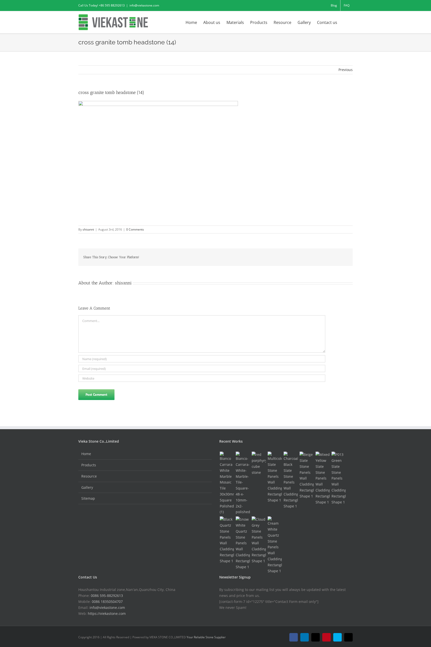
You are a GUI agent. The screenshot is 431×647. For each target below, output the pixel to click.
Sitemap (88, 498)
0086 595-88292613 (107, 595)
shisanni (88, 229)
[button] (344, 22)
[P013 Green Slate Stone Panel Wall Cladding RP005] (338, 478)
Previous (345, 69)
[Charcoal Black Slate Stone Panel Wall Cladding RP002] (290, 480)
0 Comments (135, 229)
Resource (89, 476)
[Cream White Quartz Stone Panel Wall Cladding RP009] (274, 545)
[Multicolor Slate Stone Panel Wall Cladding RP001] (274, 477)
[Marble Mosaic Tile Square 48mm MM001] (242, 483)
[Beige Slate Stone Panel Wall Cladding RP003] (306, 475)
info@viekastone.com (144, 5)
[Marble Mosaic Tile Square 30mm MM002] (226, 483)
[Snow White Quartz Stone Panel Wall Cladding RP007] (242, 543)
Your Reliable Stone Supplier (206, 637)
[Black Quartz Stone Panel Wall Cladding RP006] (226, 540)
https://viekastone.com (107, 613)
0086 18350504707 (107, 601)
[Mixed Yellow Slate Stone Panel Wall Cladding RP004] (322, 478)
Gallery (87, 487)
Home (86, 453)
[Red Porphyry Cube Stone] (258, 463)
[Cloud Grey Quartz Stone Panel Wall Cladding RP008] (258, 540)
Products (88, 465)
